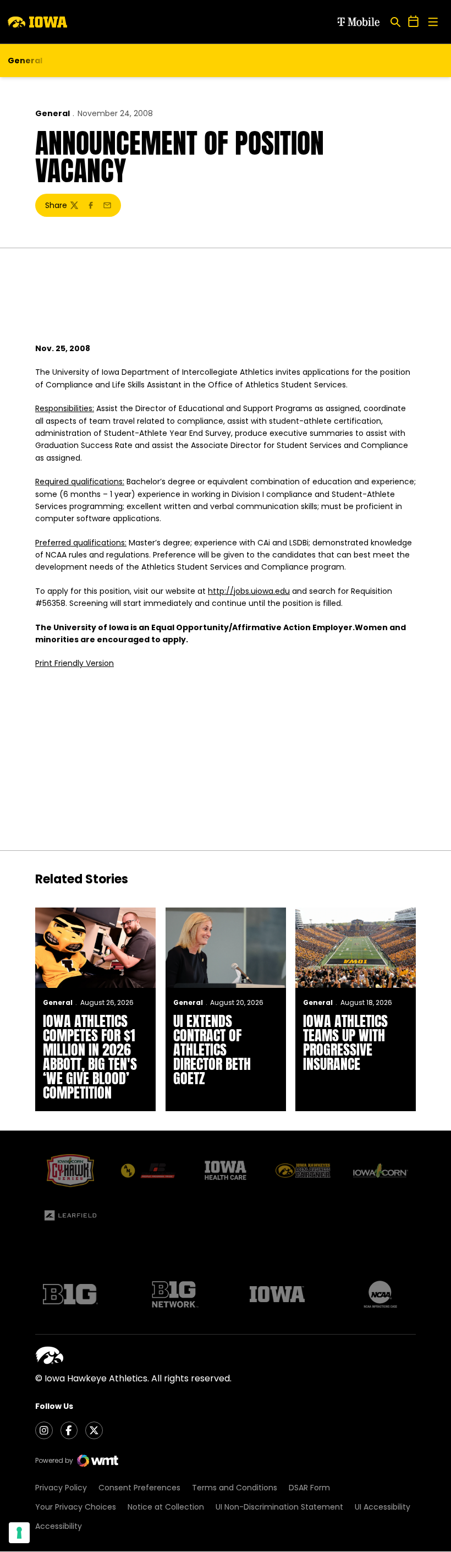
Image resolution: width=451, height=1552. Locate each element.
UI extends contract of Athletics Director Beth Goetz (212, 1049)
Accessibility (58, 1526)
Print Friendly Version (74, 663)
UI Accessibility (382, 1506)
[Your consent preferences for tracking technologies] (19, 1532)
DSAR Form (309, 1487)
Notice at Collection (166, 1506)
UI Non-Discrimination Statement (279, 1506)
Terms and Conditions (234, 1487)
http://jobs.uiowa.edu (249, 591)
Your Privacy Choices (75, 1506)
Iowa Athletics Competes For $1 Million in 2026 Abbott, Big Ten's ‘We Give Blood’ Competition (90, 1056)
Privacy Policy (61, 1487)
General (52, 113)
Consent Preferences (139, 1487)
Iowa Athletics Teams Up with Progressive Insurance (345, 1042)
